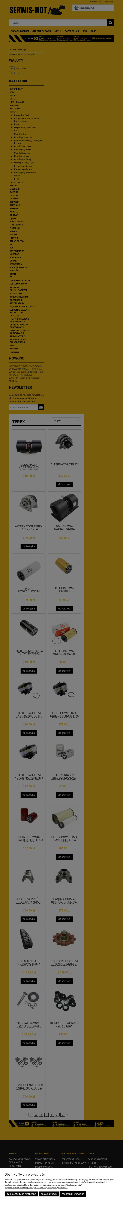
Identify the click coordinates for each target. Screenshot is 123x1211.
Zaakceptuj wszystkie (73, 1194)
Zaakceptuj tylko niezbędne (21, 1194)
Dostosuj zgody (49, 1194)
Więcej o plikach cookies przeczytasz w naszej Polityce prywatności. (36, 1187)
